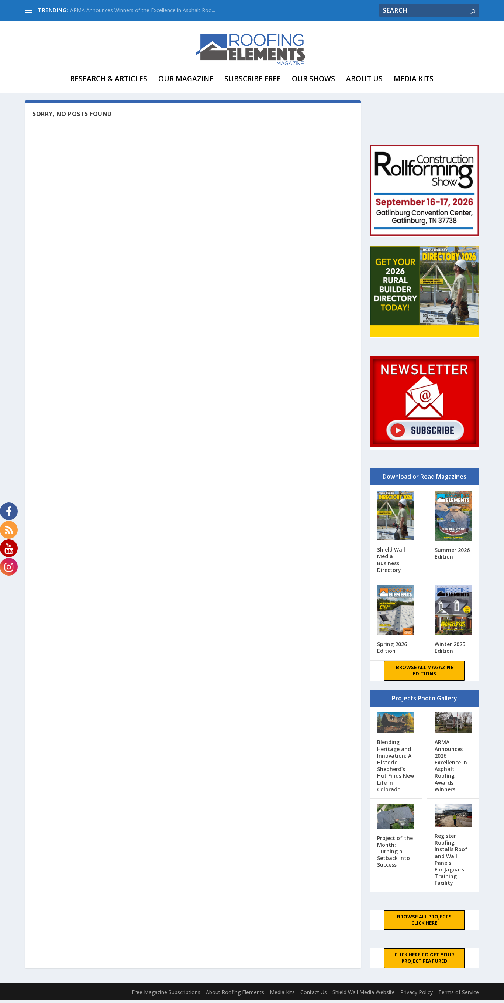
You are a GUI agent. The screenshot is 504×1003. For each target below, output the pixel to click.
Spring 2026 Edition (392, 647)
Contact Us (313, 992)
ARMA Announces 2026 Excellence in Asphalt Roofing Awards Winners (451, 765)
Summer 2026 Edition (452, 553)
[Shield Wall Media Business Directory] (395, 516)
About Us (364, 79)
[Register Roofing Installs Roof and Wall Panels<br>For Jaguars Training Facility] (453, 816)
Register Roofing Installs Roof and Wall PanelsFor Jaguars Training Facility (451, 859)
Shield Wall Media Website (363, 992)
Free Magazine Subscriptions (166, 992)
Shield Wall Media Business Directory (391, 559)
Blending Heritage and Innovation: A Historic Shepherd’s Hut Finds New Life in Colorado (395, 765)
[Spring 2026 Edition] (395, 611)
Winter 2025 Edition (450, 647)
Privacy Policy (416, 992)
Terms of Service (458, 992)
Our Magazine (185, 79)
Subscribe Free (252, 79)
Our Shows (313, 79)
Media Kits (414, 79)
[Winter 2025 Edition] (453, 611)
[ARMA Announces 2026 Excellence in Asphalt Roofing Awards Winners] (453, 723)
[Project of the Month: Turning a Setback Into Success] (395, 817)
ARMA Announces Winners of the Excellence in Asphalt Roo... (142, 10)
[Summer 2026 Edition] (453, 516)
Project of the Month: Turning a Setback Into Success (395, 852)
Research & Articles (108, 79)
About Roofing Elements (235, 992)
